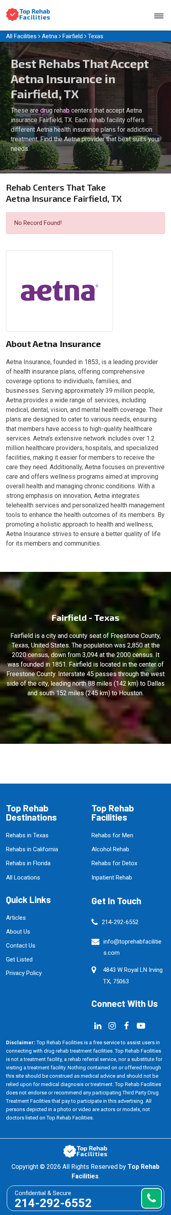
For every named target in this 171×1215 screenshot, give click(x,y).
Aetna (49, 36)
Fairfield (72, 36)
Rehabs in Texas (27, 835)
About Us (18, 931)
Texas (95, 36)
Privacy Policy (24, 973)
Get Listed (19, 959)
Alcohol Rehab (110, 849)
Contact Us (20, 945)
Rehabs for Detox (114, 863)
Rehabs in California (32, 849)
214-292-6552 (120, 922)
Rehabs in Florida (28, 863)
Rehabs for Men (112, 835)
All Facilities (21, 36)
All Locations (23, 877)
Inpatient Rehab (111, 877)
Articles (16, 917)
